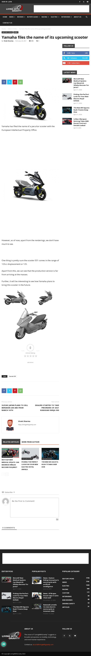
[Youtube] (87, 2)
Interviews (65, 17)
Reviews (20, 17)
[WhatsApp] (20, 82)
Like (86, 53)
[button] (86, 17)
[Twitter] (83, 2)
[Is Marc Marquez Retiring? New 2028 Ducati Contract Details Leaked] (67, 121)
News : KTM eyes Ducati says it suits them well (50, 595)
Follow (85, 58)
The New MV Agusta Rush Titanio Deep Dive (50, 464)
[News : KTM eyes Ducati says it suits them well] (36, 595)
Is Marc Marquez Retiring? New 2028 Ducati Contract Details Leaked (81, 122)
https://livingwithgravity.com (27, 424)
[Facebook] (80, 2)
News (11, 17)
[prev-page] (3, 474)
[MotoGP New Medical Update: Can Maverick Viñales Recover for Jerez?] (10, 453)
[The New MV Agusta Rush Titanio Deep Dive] (50, 454)
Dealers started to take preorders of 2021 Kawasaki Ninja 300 (47, 407)
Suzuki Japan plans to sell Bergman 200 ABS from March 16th (15, 407)
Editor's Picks (12, 29)
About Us (77, 17)
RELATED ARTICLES (11, 442)
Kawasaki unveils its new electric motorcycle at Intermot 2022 (50, 608)
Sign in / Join (7, 2)
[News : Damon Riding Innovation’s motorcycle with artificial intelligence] (36, 580)
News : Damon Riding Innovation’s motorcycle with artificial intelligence (51, 582)
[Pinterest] (15, 82)
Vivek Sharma (8, 41)
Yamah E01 (12, 376)
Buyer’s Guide (32, 17)
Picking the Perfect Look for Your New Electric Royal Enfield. (81, 97)
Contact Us (7, 23)
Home (5, 17)
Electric (54, 17)
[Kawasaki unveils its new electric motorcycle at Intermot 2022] (36, 606)
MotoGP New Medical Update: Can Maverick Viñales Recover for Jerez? (81, 83)
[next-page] (6, 474)
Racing (44, 17)
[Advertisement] (61, 8)
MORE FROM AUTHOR (30, 442)
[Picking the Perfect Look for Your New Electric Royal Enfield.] (30, 454)
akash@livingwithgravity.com (43, 644)
